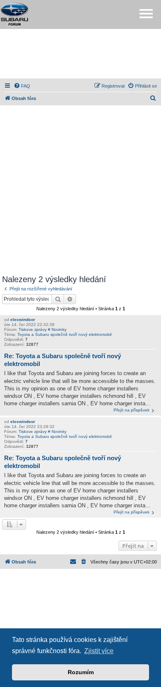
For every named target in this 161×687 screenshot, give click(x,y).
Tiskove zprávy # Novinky (42, 329)
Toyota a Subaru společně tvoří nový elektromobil (64, 334)
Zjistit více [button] (99, 650)
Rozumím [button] (81, 672)
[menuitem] (22, 86)
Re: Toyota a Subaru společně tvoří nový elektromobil (62, 359)
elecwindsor (22, 319)
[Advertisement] (80, 53)
